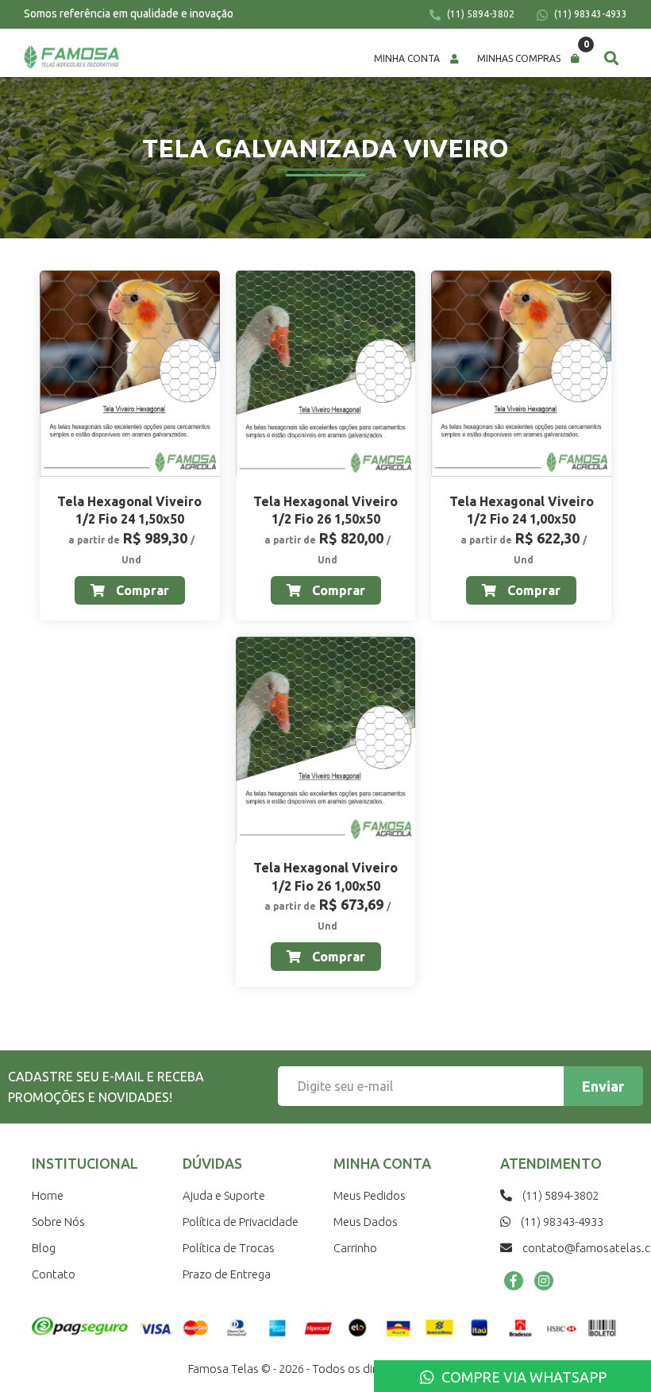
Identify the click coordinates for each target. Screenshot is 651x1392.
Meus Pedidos (369, 1195)
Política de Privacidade (241, 1221)
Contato (53, 1274)
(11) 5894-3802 (479, 14)
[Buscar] (611, 58)
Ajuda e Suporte (224, 1195)
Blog (44, 1248)
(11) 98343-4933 (589, 14)
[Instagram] (543, 1280)
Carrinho (355, 1248)
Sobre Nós (58, 1221)
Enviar (603, 1086)
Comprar (141, 590)
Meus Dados (365, 1221)
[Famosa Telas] (71, 57)
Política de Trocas (229, 1248)
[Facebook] (513, 1280)
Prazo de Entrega (227, 1274)
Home (48, 1195)
